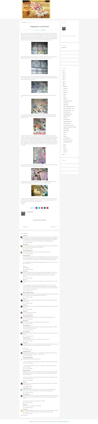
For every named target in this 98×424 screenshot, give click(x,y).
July (64, 95)
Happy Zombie (26, 388)
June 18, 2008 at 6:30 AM (27, 386)
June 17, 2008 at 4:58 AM (27, 278)
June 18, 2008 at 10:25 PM (28, 407)
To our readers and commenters (68, 125)
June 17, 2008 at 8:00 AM (27, 314)
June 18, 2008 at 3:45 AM (27, 380)
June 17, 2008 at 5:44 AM (27, 303)
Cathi (24, 235)
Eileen (24, 271)
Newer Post (25, 226)
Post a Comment (24, 415)
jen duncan (25, 331)
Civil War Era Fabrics (66, 112)
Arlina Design (53, 421)
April (64, 146)
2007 (63, 154)
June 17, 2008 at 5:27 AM (27, 290)
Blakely (24, 320)
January (65, 151)
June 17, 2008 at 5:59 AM (27, 309)
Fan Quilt (64, 132)
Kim (24, 279)
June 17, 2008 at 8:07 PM (27, 355)
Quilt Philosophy (66, 128)
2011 (63, 79)
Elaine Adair (25, 394)
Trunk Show (65, 117)
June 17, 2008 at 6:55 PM (27, 349)
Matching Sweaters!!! (66, 115)
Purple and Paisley (27, 357)
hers (24, 117)
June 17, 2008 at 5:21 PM (27, 341)
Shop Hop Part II (66, 102)
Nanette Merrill (30, 212)
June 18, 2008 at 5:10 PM (27, 402)
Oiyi (24, 404)
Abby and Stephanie (27, 292)
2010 (63, 81)
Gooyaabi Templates (65, 421)
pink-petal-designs (27, 315)
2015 (63, 72)
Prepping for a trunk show (67, 121)
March (65, 148)
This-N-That (65, 136)
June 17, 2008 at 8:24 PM (27, 368)
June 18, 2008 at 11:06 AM (28, 392)
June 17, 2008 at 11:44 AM (28, 330)
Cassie (24, 409)
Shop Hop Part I (65, 104)
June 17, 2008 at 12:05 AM (28, 269)
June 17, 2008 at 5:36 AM (27, 297)
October (65, 90)
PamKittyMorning (26, 250)
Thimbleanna (26, 351)
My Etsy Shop (64, 47)
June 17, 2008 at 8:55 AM (27, 319)
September (65, 92)
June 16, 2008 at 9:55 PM (27, 248)
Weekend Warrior (66, 130)
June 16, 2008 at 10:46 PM (28, 253)
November (65, 88)
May (64, 144)
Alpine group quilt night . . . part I (68, 110)
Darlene (24, 244)
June (64, 97)
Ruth (24, 304)
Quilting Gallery (26, 267)
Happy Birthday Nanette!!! (67, 141)
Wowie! (64, 134)
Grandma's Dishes (39, 139)
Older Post (53, 226)
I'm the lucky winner (66, 119)
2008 (63, 85)
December (65, 86)
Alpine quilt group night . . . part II (68, 108)
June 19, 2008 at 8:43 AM (27, 413)
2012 (63, 77)
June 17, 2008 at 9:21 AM (27, 323)
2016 (63, 70)
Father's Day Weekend (66, 123)
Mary (24, 311)
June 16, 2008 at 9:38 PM (27, 242)
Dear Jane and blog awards (67, 100)
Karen (24, 342)
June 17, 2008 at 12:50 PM (28, 336)
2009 (63, 83)
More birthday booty (66, 138)
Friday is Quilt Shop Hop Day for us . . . (69, 106)
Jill (23, 298)
